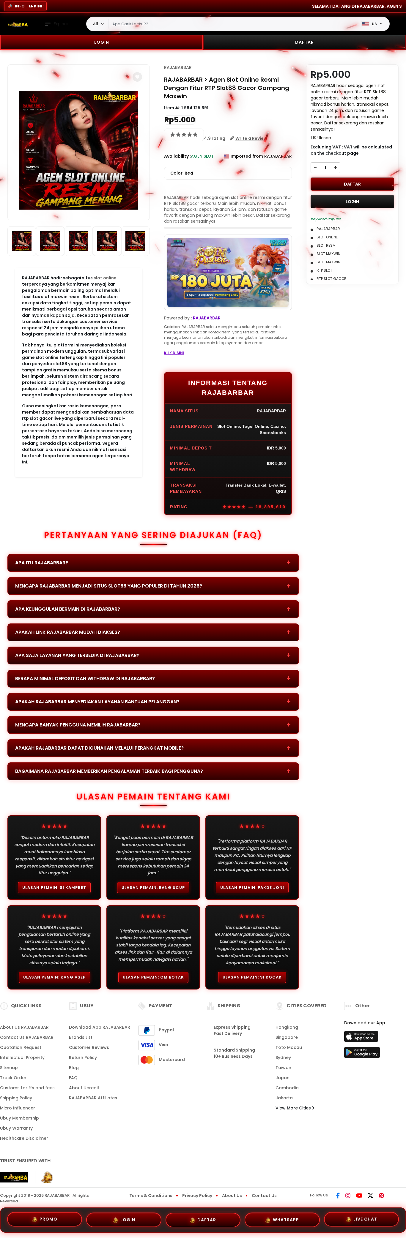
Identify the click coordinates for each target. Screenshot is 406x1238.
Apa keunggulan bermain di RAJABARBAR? (67, 609)
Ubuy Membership (19, 1118)
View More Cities (294, 1108)
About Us (232, 1196)
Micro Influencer (17, 1108)
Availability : (177, 156)
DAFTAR (304, 42)
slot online (105, 278)
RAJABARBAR (178, 67)
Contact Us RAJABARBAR (26, 1037)
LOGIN (101, 42)
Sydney (283, 1057)
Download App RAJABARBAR (99, 1027)
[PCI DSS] (14, 1177)
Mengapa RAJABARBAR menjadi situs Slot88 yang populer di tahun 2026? (108, 585)
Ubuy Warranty (16, 1128)
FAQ (73, 1078)
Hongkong (287, 1027)
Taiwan (283, 1068)
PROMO (48, 1220)
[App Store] (362, 1038)
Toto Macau (289, 1047)
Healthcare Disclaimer (24, 1138)
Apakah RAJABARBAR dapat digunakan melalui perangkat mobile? (99, 748)
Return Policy (83, 1057)
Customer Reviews (89, 1047)
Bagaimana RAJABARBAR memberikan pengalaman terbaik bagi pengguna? (109, 771)
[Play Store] (362, 1054)
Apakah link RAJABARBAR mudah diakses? (67, 632)
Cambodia (287, 1088)
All (95, 23)
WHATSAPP (286, 1218)
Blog (74, 1068)
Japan (282, 1078)
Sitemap (9, 1068)
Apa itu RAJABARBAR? (41, 562)
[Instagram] (348, 1196)
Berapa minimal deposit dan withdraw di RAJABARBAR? (85, 678)
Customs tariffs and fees (27, 1088)
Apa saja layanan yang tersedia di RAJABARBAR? (77, 655)
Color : (181, 173)
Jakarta (284, 1098)
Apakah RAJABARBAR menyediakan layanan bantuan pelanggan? (97, 701)
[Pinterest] (381, 1196)
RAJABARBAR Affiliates (93, 1098)
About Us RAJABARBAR (24, 1027)
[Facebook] (338, 1196)
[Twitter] (370, 1196)
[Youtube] (359, 1196)
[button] (137, 77)
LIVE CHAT (365, 1217)
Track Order (13, 1078)
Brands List (80, 1037)
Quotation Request (20, 1047)
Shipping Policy (16, 1098)
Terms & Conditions (150, 1196)
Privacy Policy (197, 1196)
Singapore (287, 1037)
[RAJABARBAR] (16, 24)
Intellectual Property (22, 1057)
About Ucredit (84, 1088)
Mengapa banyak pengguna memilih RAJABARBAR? (78, 724)
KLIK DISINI (174, 352)
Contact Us (264, 1196)
